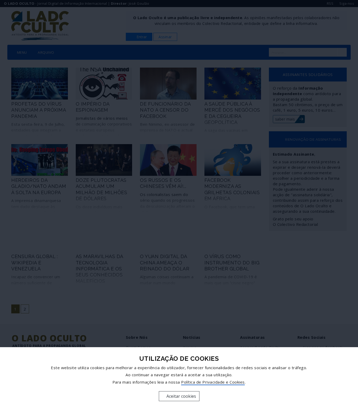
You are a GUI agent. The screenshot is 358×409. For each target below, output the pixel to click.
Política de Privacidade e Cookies (213, 382)
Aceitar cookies (180, 396)
